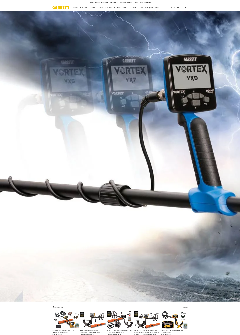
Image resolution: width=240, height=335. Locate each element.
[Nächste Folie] (76, 320)
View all (185, 307)
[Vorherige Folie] (55, 320)
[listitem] (156, 7)
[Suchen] (178, 8)
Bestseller (58, 292)
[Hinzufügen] (76, 326)
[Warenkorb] (186, 8)
